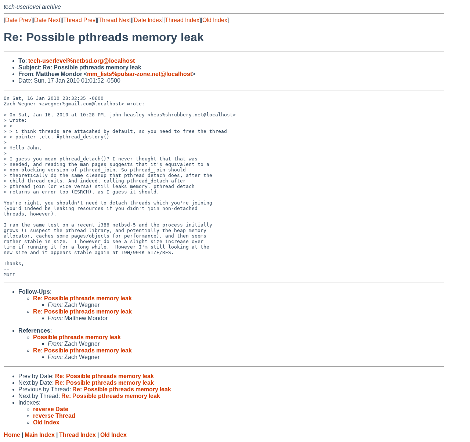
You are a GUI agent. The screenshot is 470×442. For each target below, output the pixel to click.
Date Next (47, 20)
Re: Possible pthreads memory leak (82, 298)
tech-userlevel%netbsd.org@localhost (81, 61)
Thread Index (182, 20)
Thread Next (114, 20)
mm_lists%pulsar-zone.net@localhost (139, 74)
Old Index (214, 20)
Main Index (40, 435)
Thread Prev (79, 20)
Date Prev (18, 20)
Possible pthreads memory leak (77, 337)
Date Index (148, 20)
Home (12, 435)
